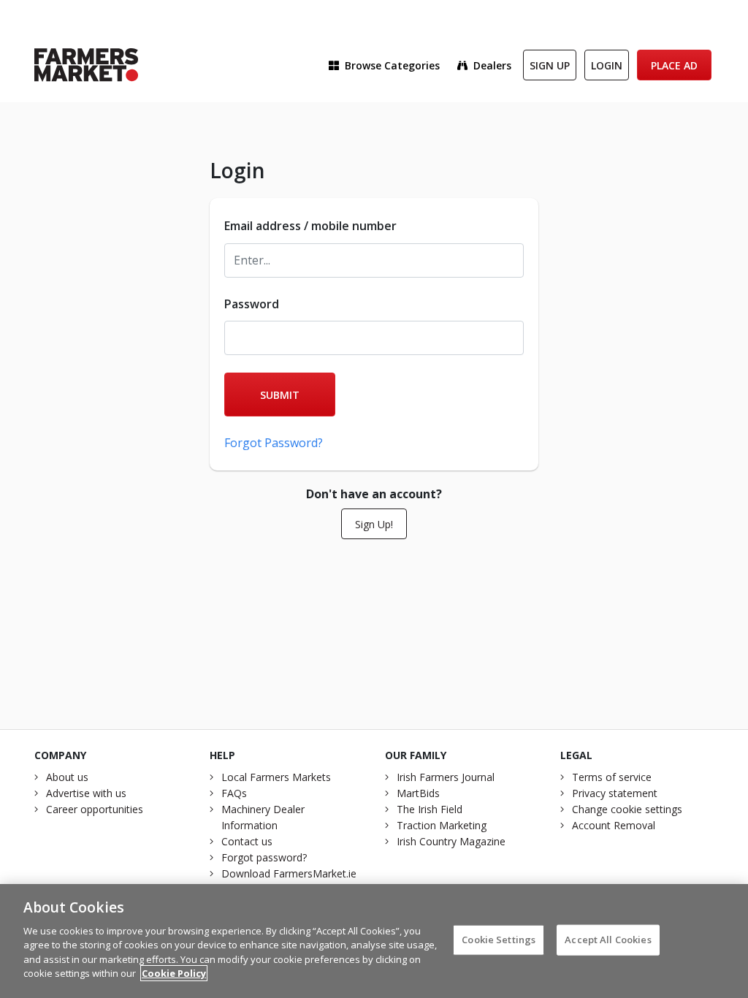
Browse (392, 65)
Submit (279, 395)
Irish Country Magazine (451, 841)
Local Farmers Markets (276, 777)
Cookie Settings (498, 939)
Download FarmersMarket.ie (288, 873)
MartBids (418, 793)
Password (251, 304)
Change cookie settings (627, 809)
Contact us (246, 841)
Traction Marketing (441, 825)
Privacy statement (614, 793)
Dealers (492, 65)
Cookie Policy (174, 973)
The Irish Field (429, 809)
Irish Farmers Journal (446, 777)
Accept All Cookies (608, 939)
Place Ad (674, 65)
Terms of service (612, 777)
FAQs (234, 793)
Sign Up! (374, 524)
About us (67, 777)
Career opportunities (94, 809)
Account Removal (613, 825)
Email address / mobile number (310, 226)
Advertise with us (86, 793)
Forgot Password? (273, 443)
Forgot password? (264, 857)
